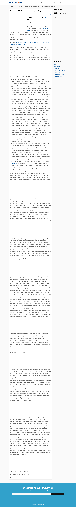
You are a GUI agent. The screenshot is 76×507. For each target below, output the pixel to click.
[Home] (15, 2)
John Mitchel (33, 436)
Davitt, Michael (20, 42)
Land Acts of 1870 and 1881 (31, 42)
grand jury (14, 163)
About (58, 19)
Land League (46, 18)
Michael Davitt (42, 36)
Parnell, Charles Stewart (19, 44)
